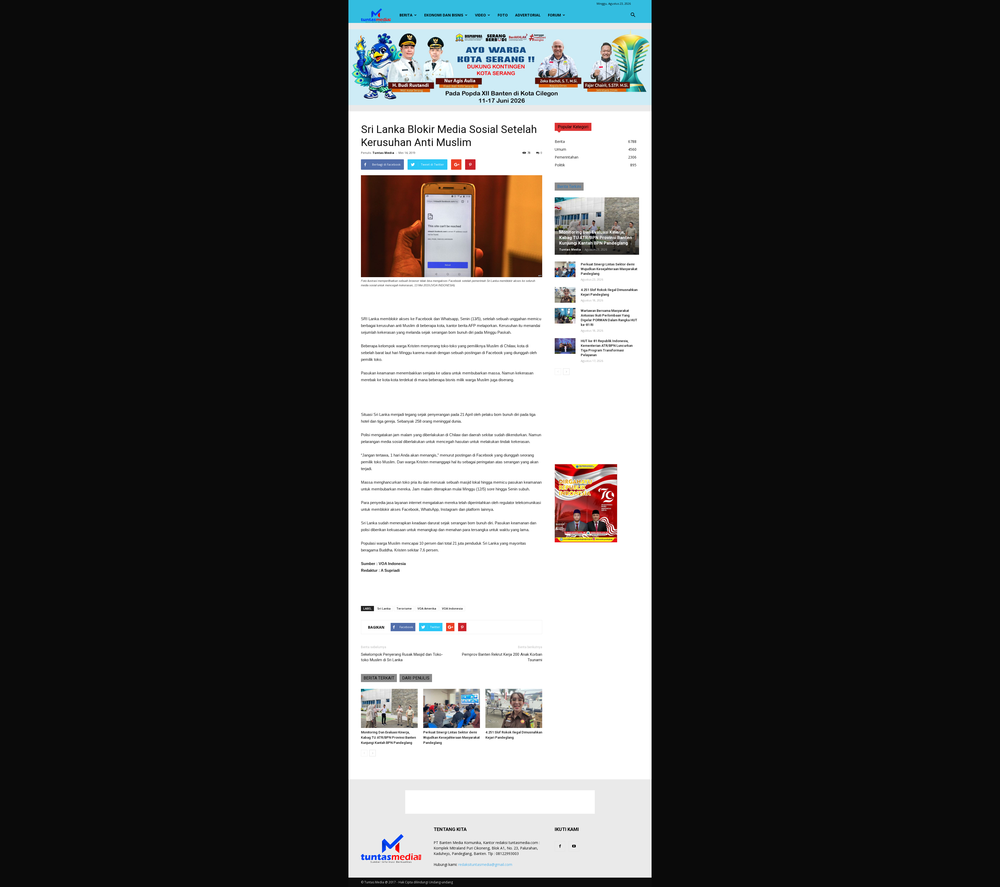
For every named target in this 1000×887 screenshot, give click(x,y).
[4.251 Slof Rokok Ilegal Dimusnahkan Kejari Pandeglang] (513, 708)
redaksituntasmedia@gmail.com (485, 864)
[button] (633, 15)
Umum (560, 149)
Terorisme (404, 608)
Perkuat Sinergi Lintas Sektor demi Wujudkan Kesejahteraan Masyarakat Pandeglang (451, 737)
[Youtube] (574, 846)
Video (480, 15)
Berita (406, 15)
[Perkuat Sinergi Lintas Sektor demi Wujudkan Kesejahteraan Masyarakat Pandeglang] (451, 708)
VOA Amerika (426, 608)
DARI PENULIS (415, 678)
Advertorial (528, 15)
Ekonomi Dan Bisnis (443, 15)
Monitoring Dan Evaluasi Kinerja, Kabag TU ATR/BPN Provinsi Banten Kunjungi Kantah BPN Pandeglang (388, 737)
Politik (560, 164)
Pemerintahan (566, 157)
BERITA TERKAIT (379, 678)
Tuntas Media (383, 153)
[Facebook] (560, 846)
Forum (554, 15)
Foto (503, 15)
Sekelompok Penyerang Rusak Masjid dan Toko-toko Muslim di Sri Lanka (402, 657)
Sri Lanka (384, 608)
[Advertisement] (451, 302)
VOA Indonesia (452, 608)
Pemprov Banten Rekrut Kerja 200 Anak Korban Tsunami (502, 657)
